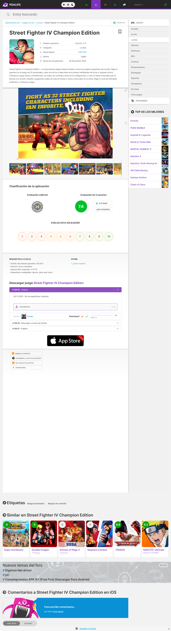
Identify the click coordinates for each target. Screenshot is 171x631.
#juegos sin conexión (57, 503)
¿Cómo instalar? (79, 263)
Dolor (165, 565)
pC (6, 574)
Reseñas (28, 623)
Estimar (103, 203)
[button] (126, 90)
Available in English (87, 628)
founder (30, 316)
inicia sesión (58, 611)
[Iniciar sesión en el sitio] (165, 4)
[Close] (168, 628)
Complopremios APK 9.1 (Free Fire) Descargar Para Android (46, 579)
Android (78, 43)
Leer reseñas (103, 209)
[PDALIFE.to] (11, 4)
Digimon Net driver (17, 570)
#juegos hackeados (35, 503)
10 (108, 236)
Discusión (11, 623)
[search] (80, 14)
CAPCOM (82, 52)
